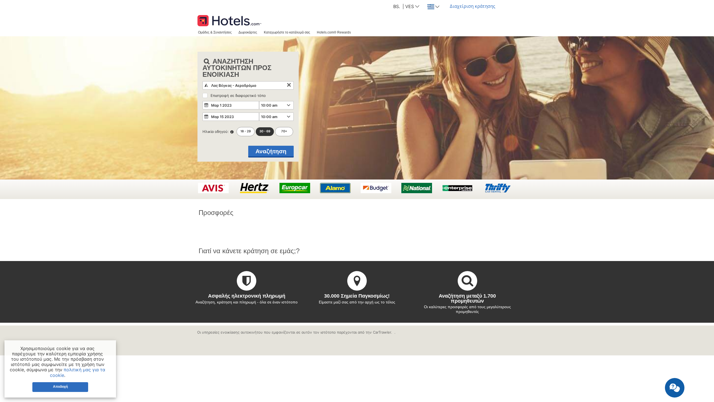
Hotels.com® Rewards (334, 32)
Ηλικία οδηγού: (215, 131)
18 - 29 (245, 131)
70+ (284, 131)
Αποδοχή (60, 387)
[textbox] (248, 85)
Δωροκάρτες (247, 32)
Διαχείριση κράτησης (472, 6)
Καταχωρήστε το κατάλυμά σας (287, 32)
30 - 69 (264, 131)
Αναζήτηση (270, 151)
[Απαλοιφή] (288, 85)
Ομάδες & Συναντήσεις (215, 32)
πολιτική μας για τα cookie (77, 372)
